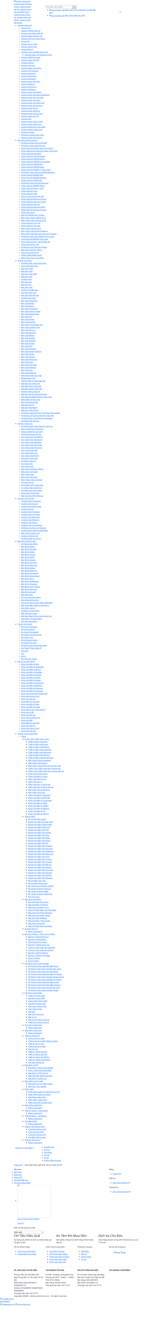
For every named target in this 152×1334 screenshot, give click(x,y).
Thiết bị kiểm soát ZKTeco (39, 755)
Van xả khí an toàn (120, 1191)
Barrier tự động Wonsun (38, 937)
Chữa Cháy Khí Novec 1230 (32, 188)
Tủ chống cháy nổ (28, 461)
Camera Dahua (27, 63)
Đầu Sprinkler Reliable (37, 918)
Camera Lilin (26, 119)
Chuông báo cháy (28, 298)
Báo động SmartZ (28, 592)
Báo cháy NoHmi (28, 338)
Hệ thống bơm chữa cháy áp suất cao (36, 426)
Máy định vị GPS (31, 1065)
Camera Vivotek (27, 132)
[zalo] (123, 1252)
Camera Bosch (27, 49)
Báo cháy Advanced (29, 300)
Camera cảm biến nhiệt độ (32, 33)
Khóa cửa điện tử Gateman (32, 667)
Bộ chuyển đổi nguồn (37, 819)
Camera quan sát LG (29, 108)
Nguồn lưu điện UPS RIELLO (40, 864)
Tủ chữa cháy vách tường (31, 490)
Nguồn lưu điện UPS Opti (38, 856)
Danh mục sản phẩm (24, 1148)
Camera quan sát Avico (30, 81)
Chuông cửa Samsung (30, 517)
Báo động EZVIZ (27, 557)
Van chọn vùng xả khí (30, 252)
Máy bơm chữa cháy (33, 1030)
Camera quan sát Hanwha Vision (38, 55)
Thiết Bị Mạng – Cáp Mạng (36, 1116)
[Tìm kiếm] (74, 7)
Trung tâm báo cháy (29, 266)
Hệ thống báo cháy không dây (33, 263)
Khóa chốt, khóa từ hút (38, 774)
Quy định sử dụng (56, 1251)
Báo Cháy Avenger (28, 367)
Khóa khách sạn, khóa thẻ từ (33, 709)
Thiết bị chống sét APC (37, 1052)
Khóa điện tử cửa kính (30, 701)
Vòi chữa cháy (27, 464)
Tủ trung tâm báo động (31, 597)
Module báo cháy (28, 378)
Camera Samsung (28, 79)
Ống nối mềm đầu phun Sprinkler (42, 910)
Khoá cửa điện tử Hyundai (32, 691)
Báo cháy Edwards (28, 373)
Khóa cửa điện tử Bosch (31, 669)
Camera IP (25, 41)
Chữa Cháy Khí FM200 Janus (32, 167)
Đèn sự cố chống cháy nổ (38, 1019)
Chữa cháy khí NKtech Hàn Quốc (34, 239)
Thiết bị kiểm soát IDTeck (38, 747)
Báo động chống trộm (26, 541)
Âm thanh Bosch (28, 629)
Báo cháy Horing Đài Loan (32, 325)
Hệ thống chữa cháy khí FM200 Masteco (38, 172)
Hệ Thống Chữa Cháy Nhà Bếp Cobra (43, 982)
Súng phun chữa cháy (30, 493)
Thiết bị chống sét (32, 1036)
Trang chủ (18, 1165)
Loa (22, 653)
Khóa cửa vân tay (28, 699)
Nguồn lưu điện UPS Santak (39, 867)
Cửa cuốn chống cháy (37, 1006)
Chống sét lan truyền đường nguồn (43, 1041)
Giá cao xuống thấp (22, 1183)
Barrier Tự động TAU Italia (39, 955)
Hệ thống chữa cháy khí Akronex (34, 183)
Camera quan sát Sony (30, 111)
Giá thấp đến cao (21, 1180)
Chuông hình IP (27, 509)
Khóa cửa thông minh (30, 696)
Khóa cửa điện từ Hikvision (39, 795)
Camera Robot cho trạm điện (33, 127)
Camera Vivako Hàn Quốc (32, 129)
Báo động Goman (28, 560)
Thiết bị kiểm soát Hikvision (39, 752)
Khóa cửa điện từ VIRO (37, 803)
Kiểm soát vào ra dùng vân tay (41, 787)
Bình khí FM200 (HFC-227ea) (32, 215)
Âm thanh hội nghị (29, 643)
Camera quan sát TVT (30, 116)
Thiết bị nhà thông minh (35, 1126)
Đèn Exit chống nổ (36, 1014)
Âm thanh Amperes (29, 627)
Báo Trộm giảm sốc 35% (74, 15)
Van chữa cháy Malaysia (31, 442)
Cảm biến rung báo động (31, 619)
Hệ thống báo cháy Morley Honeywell (37, 418)
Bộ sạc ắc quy (34, 897)
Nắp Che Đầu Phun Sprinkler (40, 926)
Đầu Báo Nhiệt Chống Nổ (31, 389)
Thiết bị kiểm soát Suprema (39, 750)
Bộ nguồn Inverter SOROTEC (40, 894)
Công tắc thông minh (37, 1134)
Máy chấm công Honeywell (39, 760)
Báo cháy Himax (27, 319)
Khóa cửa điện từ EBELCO (39, 808)
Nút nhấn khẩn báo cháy (31, 375)
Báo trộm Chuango (29, 584)
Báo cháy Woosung (29, 359)
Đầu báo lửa (26, 284)
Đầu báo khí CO (27, 405)
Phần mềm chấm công (37, 1100)
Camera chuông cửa (29, 536)
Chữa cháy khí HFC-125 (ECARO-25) (35, 242)
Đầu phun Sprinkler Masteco (40, 913)
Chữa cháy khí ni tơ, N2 (30, 223)
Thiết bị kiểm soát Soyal (38, 744)
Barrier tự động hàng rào (38, 945)
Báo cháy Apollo (27, 303)
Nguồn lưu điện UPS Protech (40, 862)
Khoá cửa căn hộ (28, 725)
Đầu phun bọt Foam (29, 472)
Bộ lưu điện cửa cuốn (37, 880)
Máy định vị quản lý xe (37, 1078)
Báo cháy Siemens (28, 349)
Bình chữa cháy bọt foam (31, 480)
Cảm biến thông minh (37, 1129)
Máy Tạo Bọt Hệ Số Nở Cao (32, 496)
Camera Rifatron (28, 84)
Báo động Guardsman (30, 576)
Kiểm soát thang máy (37, 779)
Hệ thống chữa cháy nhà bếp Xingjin (43, 990)
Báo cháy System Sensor (31, 351)
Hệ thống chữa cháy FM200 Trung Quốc (37, 236)
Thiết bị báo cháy (24, 260)
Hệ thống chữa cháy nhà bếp (37, 963)
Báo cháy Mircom (28, 330)
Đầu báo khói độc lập (30, 295)
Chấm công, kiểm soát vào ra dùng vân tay (46, 771)
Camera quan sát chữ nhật (32, 97)
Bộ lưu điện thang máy (37, 883)
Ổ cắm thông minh (36, 1132)
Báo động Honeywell (29, 573)
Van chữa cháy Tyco (29, 453)
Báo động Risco (27, 578)
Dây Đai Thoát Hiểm (36, 998)
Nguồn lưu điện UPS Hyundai (40, 848)
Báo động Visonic (28, 554)
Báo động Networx (29, 570)
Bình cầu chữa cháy (29, 477)
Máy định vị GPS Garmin (38, 1073)
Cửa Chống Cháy (35, 1009)
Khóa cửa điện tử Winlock (32, 685)
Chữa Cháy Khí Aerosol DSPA (33, 207)
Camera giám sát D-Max (31, 68)
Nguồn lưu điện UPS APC (38, 830)
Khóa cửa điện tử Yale (30, 704)
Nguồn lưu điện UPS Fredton (40, 846)
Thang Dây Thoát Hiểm (37, 1001)
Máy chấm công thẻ (36, 792)
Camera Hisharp (28, 65)
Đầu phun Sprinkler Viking (32, 469)
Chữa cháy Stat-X (28, 212)
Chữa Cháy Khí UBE (29, 194)
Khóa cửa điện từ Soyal (37, 776)
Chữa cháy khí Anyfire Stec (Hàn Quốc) (37, 148)
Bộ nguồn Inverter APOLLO (39, 889)
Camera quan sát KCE (30, 60)
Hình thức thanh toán (26, 1251)
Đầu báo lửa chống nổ (30, 383)
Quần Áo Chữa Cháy (36, 995)
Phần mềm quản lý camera (39, 1094)
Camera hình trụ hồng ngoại (33, 39)
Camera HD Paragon (29, 71)
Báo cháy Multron (28, 333)
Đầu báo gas (26, 282)
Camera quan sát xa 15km (32, 121)
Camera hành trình (29, 47)
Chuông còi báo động (30, 611)
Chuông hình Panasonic (31, 501)
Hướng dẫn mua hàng (26, 1254)
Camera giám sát (24, 25)
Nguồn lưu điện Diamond (39, 827)
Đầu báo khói (26, 276)
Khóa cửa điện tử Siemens (32, 688)
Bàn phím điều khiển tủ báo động (35, 605)
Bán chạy (17, 1172)
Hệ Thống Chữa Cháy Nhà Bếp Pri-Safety (45, 974)
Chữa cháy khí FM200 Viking (33, 186)
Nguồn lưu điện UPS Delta (39, 838)
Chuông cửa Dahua (29, 522)
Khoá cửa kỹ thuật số (26, 661)
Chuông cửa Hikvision (30, 520)
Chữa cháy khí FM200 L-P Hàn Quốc (36, 170)
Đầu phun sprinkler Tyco (38, 907)
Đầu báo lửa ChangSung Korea (34, 394)
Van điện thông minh (37, 1137)
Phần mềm (29, 1089)
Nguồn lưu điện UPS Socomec (40, 870)
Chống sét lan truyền (37, 1046)
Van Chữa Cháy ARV (29, 450)
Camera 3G (25, 28)
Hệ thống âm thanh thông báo (34, 645)
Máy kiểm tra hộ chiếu (34, 1081)
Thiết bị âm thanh (24, 624)
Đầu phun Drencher (36, 923)
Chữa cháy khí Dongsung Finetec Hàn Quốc (39, 151)
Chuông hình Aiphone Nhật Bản (34, 530)
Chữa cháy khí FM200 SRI (31, 180)
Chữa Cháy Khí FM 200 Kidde (33, 156)
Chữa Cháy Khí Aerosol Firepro (34, 199)
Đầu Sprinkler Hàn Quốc (38, 902)
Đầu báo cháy (26, 271)
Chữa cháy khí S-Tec (29, 191)
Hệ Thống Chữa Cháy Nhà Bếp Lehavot (44, 985)
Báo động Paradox (29, 549)
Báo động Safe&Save (30, 581)
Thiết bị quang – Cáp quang (36, 1110)
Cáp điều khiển (31, 1121)
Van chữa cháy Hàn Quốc (31, 445)
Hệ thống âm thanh (29, 640)
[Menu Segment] (35, 931)
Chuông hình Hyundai (30, 512)
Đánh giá (17, 1175)
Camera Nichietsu (28, 89)
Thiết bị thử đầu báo (29, 290)
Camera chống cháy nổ (30, 31)
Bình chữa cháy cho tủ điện (32, 258)
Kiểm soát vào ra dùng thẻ (39, 784)
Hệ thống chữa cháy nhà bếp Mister (43, 971)
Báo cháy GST (26, 317)
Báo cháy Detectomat (30, 314)
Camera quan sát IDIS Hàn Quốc (34, 52)
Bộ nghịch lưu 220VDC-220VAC (41, 886)
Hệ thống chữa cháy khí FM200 (34, 143)
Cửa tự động (33, 961)
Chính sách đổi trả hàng (59, 1256)
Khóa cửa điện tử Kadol (31, 680)
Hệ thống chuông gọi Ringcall (33, 528)
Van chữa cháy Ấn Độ (30, 456)
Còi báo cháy (26, 279)
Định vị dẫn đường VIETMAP (40, 1070)
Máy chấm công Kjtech (37, 763)
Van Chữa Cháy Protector (31, 447)
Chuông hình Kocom (29, 504)
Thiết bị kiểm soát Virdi (37, 742)
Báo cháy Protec (28, 343)
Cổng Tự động (34, 958)
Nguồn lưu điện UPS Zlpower (40, 878)
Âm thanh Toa (27, 637)
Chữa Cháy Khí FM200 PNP (32, 175)
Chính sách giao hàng (58, 1254)
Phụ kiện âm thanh (29, 659)
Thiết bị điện (30, 816)
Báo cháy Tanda (27, 354)
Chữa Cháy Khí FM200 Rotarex (33, 178)
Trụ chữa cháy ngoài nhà (31, 488)
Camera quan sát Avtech (31, 92)
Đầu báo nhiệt (27, 268)
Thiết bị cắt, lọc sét (36, 1044)
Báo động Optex (28, 546)
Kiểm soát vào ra (35, 782)
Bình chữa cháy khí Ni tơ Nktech (34, 231)
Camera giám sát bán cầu (31, 36)
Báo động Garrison (29, 562)
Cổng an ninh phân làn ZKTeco (41, 950)
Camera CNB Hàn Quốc (31, 57)
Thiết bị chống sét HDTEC (38, 1057)
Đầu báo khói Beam (29, 407)
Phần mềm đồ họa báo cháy (40, 1102)
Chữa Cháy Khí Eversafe (31, 153)
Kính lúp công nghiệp (37, 1086)
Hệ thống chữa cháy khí (27, 140)
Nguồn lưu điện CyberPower (40, 824)
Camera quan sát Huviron (32, 105)
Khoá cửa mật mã (28, 731)
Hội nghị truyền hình (33, 1025)
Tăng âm (24, 651)
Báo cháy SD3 (26, 346)
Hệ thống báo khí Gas (30, 421)
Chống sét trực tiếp (36, 1038)
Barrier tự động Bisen (37, 939)
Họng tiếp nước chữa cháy (32, 485)
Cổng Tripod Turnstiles (37, 942)
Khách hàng (86, 1256)
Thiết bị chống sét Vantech (39, 1060)
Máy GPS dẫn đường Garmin (40, 1076)
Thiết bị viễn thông (32, 1140)
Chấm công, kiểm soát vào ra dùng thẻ (44, 768)
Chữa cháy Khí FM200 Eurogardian (35, 161)
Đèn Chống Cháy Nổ (33, 1105)
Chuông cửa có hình (25, 498)
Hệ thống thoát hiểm (33, 993)
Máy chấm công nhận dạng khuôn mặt (44, 766)
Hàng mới (18, 1177)
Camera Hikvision (28, 73)
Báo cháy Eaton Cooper (31, 311)
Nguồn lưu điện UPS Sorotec (40, 872)
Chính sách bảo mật (57, 1262)
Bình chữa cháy (27, 474)
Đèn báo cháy (26, 287)
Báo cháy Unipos (28, 357)
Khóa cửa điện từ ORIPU (38, 806)
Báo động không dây (30, 600)
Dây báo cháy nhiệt (29, 274)
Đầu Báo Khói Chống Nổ (31, 386)
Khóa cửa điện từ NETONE (39, 798)
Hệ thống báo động (29, 544)
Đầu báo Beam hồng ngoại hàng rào (36, 616)
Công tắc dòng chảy (29, 458)
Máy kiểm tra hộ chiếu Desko (40, 1084)
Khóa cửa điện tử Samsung (32, 683)
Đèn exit (31, 1011)
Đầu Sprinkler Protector (38, 905)
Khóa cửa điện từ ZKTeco (38, 814)
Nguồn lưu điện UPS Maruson (40, 854)
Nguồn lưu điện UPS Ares (38, 835)
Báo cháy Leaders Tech (30, 327)
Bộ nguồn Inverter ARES (38, 891)
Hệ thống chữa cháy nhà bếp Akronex (44, 987)
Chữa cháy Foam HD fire (31, 434)
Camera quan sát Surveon (32, 113)
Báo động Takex (27, 552)
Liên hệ (84, 1254)
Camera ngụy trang (29, 44)
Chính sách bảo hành (58, 1259)
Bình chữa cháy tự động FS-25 (33, 220)
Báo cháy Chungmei (29, 308)
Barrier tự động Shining (38, 953)
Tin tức (84, 1259)
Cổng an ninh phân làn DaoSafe (41, 947)
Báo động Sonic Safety (30, 586)
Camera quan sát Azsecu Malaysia (35, 95)
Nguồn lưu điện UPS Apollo (39, 832)
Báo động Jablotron (29, 589)
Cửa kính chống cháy (37, 1003)
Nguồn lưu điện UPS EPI (38, 843)
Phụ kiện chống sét (36, 1062)
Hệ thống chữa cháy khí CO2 (33, 145)
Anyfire (116, 1174)
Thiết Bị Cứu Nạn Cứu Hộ (38, 1022)
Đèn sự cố (32, 1017)
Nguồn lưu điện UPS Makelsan (41, 851)
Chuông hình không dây (31, 506)
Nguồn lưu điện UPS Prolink (40, 859)
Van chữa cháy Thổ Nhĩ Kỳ (32, 437)
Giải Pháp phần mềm (37, 1097)
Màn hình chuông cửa (30, 533)
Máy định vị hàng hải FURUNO (40, 1068)
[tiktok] (117, 1252)
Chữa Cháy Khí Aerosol (30, 204)
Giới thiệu (85, 1251)
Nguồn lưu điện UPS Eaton (39, 840)
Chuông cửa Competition (31, 525)
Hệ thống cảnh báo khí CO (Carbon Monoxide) (40, 413)
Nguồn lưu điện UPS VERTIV (40, 875)
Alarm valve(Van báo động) (32, 429)
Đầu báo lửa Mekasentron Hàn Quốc (36, 397)
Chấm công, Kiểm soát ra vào (37, 739)
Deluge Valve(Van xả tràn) (32, 431)
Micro (23, 656)
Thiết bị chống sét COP (37, 1054)
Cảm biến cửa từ (28, 608)
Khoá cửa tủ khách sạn (30, 717)
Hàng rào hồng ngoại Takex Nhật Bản (37, 603)
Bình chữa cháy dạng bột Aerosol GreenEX (39, 234)
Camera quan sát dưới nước (33, 103)
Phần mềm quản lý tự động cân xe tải (43, 1092)
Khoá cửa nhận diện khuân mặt (34, 693)
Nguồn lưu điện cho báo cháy (40, 822)
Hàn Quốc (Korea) (120, 1183)
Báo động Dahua (28, 568)
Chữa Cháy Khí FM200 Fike (32, 164)
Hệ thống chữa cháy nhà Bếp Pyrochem (44, 979)
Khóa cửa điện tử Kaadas (31, 672)
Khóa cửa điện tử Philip (31, 677)
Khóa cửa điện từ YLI (36, 811)
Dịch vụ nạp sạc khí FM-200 (32, 196)
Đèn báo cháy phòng (30, 410)
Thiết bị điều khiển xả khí (31, 255)
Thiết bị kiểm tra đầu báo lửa (33, 381)
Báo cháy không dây (29, 402)
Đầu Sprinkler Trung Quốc (39, 921)
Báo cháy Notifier (28, 341)
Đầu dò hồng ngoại (29, 613)
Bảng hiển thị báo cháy (30, 399)
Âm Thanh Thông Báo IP (31, 648)
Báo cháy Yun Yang (29, 365)
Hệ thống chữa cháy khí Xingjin (34, 247)
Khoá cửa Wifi (27, 720)
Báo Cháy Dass (27, 362)
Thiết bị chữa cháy (25, 423)
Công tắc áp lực (27, 482)
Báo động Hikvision (29, 565)
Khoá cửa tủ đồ (27, 712)
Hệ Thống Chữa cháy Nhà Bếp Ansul (43, 966)
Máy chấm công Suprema (39, 790)
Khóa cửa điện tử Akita (30, 707)
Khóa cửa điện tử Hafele (31, 675)
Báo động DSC (27, 594)
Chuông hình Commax (30, 514)
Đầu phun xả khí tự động (31, 250)
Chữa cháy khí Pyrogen (30, 226)
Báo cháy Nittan (27, 335)
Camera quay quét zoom (31, 124)
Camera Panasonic (29, 76)
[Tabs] (23, 736)
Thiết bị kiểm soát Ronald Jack (40, 758)
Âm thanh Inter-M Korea (31, 635)
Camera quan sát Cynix (30, 100)
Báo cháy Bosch (27, 306)
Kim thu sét (33, 1049)
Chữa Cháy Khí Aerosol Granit (33, 202)
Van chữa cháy (27, 466)
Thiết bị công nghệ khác (27, 733)
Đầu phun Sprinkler (33, 899)
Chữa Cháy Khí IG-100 (30, 244)
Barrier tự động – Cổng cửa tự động (40, 934)
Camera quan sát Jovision (31, 137)
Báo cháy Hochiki (28, 322)
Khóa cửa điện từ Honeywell (40, 800)
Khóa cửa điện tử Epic (30, 664)
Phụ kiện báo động (29, 621)
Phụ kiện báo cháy (28, 292)
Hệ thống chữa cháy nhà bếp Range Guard (46, 977)
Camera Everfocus (28, 87)
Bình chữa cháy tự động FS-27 (33, 218)
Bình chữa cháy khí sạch (31, 228)
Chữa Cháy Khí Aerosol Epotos (33, 210)
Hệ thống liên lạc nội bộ (31, 538)
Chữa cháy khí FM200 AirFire (33, 159)
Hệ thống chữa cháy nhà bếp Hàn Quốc (44, 969)
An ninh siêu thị (31, 929)
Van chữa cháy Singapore (31, 439)
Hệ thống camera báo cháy (32, 135)
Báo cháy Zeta (27, 370)
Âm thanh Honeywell (30, 632)
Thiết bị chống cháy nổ (30, 391)
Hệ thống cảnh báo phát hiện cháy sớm (37, 415)
